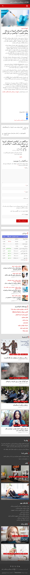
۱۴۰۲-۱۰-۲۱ (18, 276)
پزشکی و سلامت (18, 266)
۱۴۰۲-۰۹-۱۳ (25, 359)
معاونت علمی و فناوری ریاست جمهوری (20, 510)
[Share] (15, 119)
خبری (20, 35)
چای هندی (25, 322)
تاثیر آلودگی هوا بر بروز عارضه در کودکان (17, 381)
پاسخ (21, 157)
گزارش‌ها (25, 337)
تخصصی (13, 271)
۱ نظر (17, 35)
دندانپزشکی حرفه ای (17, 281)
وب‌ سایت (25, 198)
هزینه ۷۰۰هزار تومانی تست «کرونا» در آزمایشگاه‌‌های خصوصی (14, 128)
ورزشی (10, 476)
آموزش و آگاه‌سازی (23, 476)
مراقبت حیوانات (15, 273)
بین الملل (25, 553)
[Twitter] (15, 115)
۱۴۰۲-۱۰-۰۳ (18, 293)
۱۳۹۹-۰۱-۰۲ (25, 498)
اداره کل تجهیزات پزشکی (23, 518)
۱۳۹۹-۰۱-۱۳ (25, 480)
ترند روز (23, 28)
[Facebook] (15, 114)
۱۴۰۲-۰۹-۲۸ (18, 300)
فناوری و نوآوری (18, 288)
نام (27, 185)
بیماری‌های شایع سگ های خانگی (13, 275)
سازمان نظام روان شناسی (23, 520)
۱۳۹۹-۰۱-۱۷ (25, 35)
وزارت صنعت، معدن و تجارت (22, 508)
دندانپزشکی (9, 280)
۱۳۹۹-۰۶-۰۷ (25, 558)
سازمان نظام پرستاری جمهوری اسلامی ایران (18, 516)
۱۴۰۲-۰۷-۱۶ (25, 541)
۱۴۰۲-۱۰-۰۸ (18, 285)
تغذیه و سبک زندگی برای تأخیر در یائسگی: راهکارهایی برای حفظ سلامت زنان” (17, 538)
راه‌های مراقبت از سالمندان (20, 405)
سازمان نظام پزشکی (24, 514)
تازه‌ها (26, 28)
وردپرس (4, 572)
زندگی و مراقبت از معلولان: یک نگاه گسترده (16, 358)
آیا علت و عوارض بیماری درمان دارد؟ (19, 309)
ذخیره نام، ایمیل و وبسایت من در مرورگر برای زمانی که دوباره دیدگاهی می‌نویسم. (15, 207)
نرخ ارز (26, 260)
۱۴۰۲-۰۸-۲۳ (25, 383)
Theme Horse (17, 572)
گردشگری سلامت (11, 553)
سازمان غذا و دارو (25, 512)
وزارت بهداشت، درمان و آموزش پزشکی (20, 506)
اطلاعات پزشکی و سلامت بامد (19, 2)
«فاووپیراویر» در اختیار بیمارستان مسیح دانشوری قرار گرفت (15, 134)
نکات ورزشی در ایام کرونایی (20, 496)
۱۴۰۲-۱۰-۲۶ (18, 271)
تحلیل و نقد (24, 524)
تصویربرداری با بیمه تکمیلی (21, 314)
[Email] (15, 117)
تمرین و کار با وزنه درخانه (21, 478)
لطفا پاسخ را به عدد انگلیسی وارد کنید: (19, 211)
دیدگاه (26, 168)
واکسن (21, 120)
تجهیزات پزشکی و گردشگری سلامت (10, 91)
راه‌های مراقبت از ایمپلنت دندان (13, 283)
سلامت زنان (6, 287)
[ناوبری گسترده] (27, 6)
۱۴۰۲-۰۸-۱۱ (25, 406)
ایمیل (26, 192)
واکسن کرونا (17, 120)
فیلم (26, 463)
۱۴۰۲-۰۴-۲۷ (25, 432)
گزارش (11, 354)
